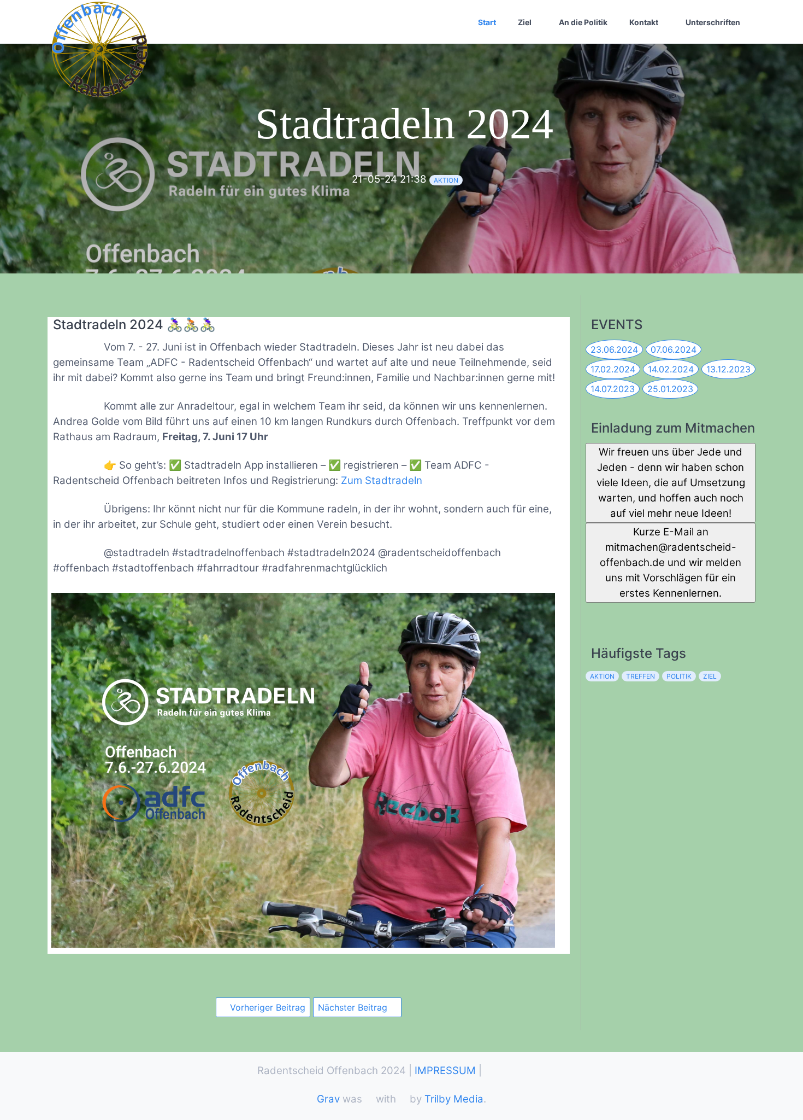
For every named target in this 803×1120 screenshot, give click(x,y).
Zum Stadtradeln (381, 480)
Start (487, 22)
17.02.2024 (613, 369)
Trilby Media (453, 1099)
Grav (328, 1099)
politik (679, 676)
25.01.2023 (670, 388)
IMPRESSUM (445, 1070)
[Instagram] (642, 613)
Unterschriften (713, 22)
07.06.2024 (673, 349)
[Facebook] (593, 613)
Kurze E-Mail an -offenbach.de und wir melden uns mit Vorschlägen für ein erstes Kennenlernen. (670, 562)
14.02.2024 (671, 369)
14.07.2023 (613, 388)
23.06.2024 (614, 349)
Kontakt (643, 22)
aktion (446, 180)
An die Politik (583, 22)
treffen (640, 676)
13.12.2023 (728, 369)
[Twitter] (617, 613)
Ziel (525, 22)
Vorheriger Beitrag (266, 1007)
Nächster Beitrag (354, 1007)
